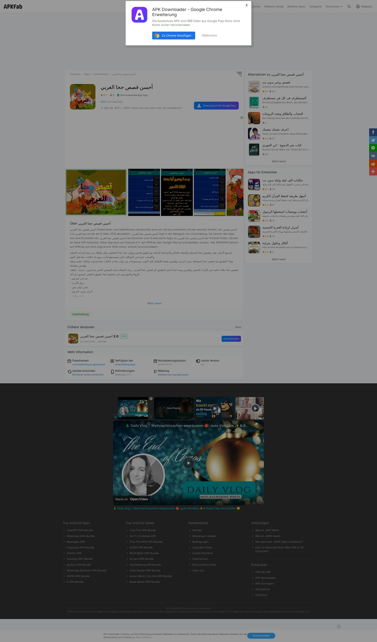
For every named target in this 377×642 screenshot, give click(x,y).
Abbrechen (209, 35)
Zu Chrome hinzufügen (176, 35)
